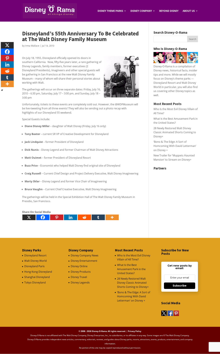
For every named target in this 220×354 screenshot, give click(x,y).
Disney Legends (80, 282)
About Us (189, 11)
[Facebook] (42, 217)
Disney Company (141, 11)
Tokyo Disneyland (35, 282)
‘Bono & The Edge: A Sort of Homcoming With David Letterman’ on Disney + (174, 146)
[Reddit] (84, 217)
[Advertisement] (177, 192)
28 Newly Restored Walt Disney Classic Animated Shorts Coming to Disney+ (174, 132)
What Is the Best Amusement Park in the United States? (131, 269)
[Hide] (2, 90)
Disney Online (79, 266)
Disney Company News (84, 255)
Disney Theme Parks (110, 11)
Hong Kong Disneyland (38, 271)
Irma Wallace (32, 45)
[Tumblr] (98, 217)
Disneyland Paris (34, 266)
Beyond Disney (168, 11)
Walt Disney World (35, 261)
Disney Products (81, 271)
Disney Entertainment (84, 261)
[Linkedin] (70, 217)
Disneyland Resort (35, 255)
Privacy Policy (134, 331)
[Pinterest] (56, 217)
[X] (29, 217)
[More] (112, 217)
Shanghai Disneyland (37, 277)
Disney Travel (79, 277)
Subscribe (180, 285)
